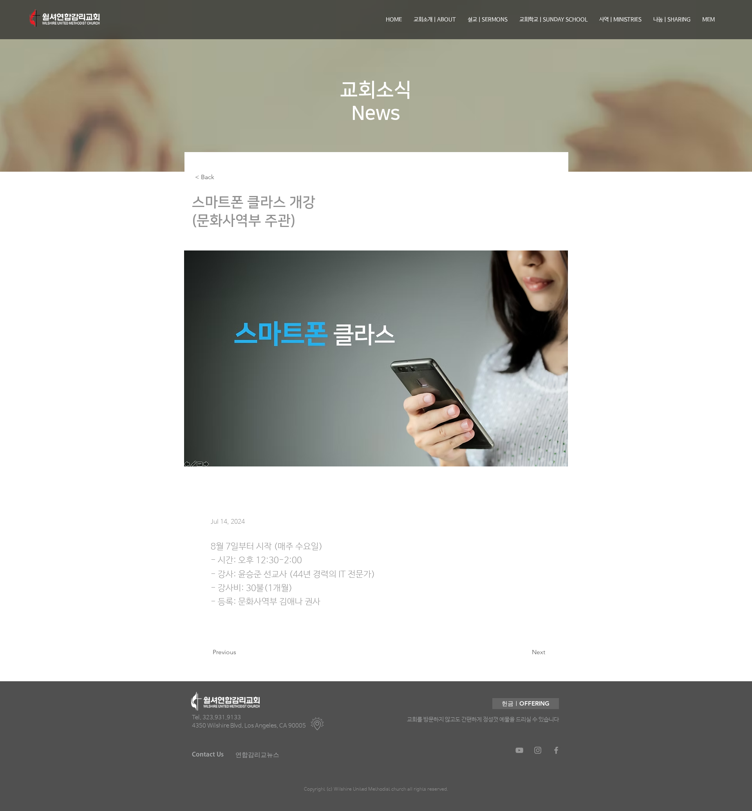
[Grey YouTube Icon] (519, 750)
